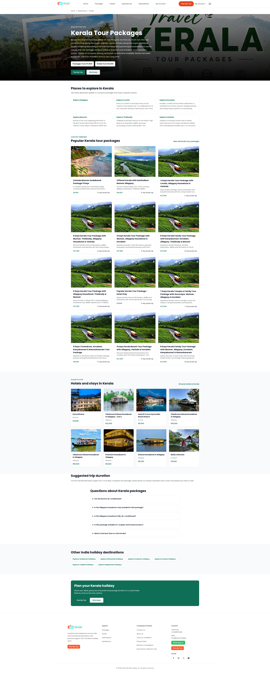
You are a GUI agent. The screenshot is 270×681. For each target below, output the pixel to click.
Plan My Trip (186, 4)
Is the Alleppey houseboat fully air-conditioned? (115, 516)
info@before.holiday (178, 638)
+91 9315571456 (176, 632)
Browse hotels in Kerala (189, 384)
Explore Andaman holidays (84, 559)
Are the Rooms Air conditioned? (108, 499)
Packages (99, 4)
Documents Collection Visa (147, 649)
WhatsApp (93, 72)
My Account (161, 4)
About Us (140, 634)
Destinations (144, 4)
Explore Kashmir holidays (139, 559)
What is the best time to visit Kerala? (110, 533)
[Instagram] (178, 658)
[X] (183, 658)
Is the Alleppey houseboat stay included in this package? (118, 507)
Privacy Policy (142, 641)
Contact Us (141, 630)
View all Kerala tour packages (186, 141)
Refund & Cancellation (145, 645)
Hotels (112, 4)
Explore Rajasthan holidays (110, 564)
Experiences (127, 4)
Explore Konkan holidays (165, 559)
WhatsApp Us (178, 643)
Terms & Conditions (144, 638)
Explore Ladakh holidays (83, 564)
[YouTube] (188, 658)
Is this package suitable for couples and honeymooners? (118, 525)
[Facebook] (173, 658)
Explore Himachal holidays (112, 559)
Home (85, 4)
